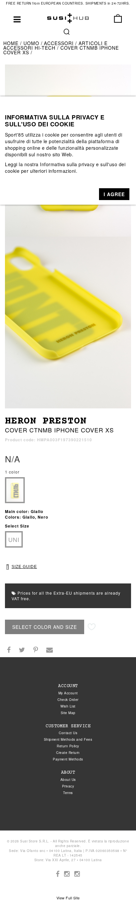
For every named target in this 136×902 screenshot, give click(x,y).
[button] (114, 194)
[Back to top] (117, 883)
